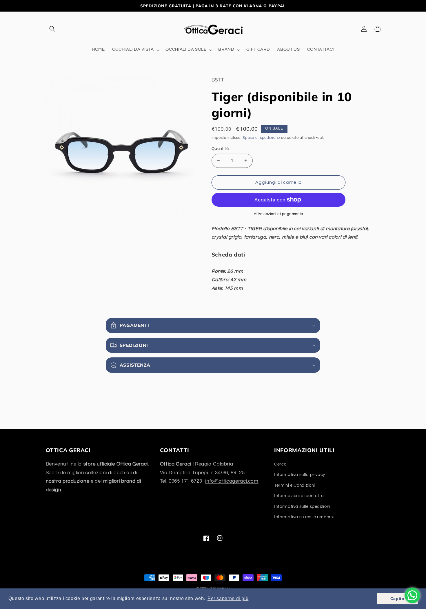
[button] (52, 28)
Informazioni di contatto (298, 496)
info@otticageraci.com (231, 481)
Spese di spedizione (261, 138)
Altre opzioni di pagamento (278, 214)
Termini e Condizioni (294, 485)
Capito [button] (397, 598)
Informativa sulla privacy (299, 474)
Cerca (280, 464)
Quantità (220, 149)
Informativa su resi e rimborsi (304, 517)
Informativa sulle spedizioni (302, 506)
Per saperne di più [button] (227, 598)
